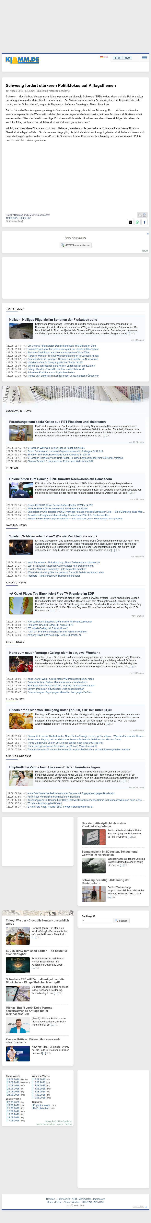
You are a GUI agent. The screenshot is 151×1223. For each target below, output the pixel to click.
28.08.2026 (13, 1082)
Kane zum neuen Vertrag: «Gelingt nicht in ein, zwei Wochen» (54, 652)
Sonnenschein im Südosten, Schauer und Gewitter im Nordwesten (63, 359)
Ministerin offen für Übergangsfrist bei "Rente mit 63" (55, 362)
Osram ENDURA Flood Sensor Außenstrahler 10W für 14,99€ (60, 505)
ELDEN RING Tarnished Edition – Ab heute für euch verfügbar (36, 952)
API (96, 1202)
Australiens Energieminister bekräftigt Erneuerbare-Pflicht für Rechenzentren (68, 515)
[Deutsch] (102, 57)
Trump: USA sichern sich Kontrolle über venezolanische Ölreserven (63, 375)
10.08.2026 (39, 1097)
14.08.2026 (39, 1085)
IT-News (12, 468)
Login (117, 57)
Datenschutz (63, 1198)
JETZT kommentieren (77, 245)
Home (50, 1202)
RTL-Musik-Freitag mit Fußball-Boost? (48, 628)
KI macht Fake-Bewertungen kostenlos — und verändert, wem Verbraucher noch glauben (75, 518)
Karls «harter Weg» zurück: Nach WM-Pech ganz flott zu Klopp (61, 678)
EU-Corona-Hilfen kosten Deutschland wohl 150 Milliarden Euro (62, 345)
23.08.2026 (13, 1102)
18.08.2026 (13, 1117)
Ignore (60, 1123)
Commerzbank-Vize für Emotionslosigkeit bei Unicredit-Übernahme (63, 349)
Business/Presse (19, 756)
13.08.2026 (39, 1088)
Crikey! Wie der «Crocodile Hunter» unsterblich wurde (56, 369)
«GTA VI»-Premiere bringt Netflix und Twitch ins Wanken (57, 631)
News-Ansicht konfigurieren (58, 1121)
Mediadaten (85, 1198)
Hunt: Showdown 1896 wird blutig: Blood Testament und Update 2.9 (64, 562)
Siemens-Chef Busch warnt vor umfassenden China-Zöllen (59, 352)
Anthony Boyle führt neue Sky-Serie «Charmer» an (55, 634)
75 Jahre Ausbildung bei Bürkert (45, 803)
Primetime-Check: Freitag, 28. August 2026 (50, 624)
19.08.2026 (13, 1114)
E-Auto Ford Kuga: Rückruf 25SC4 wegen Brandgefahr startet (60, 806)
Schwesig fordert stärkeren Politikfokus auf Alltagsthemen (61, 85)
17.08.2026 (13, 1120)
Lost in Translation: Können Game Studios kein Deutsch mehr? (61, 565)
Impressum (99, 1198)
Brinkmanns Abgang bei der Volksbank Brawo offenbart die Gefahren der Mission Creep (74, 739)
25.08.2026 (13, 1091)
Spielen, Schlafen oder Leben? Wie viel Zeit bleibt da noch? (53, 536)
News (67, 1202)
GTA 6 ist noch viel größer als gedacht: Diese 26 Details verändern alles (66, 572)
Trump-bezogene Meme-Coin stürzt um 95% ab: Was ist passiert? (62, 746)
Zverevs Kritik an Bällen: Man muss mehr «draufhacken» (58, 682)
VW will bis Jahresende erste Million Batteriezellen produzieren (61, 365)
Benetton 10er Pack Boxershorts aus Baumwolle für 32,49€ (59, 454)
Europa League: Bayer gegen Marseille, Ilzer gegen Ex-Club (60, 692)
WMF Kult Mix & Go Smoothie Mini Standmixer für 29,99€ (58, 508)
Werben (76, 1202)
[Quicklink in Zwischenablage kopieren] (140, 215)
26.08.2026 (13, 1088)
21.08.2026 (13, 1108)
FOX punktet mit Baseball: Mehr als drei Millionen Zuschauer (60, 621)
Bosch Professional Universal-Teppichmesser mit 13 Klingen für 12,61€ (65, 451)
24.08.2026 (13, 1094)
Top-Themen (15, 308)
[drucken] (144, 215)
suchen (123, 920)
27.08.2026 (13, 1085)
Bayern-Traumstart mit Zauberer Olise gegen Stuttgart (56, 688)
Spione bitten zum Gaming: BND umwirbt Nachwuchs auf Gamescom (60, 479)
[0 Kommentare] (14, 221)
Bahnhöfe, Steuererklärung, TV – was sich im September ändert (61, 685)
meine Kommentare (46, 1123)
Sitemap (50, 1198)
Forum (58, 1202)
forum (145, 250)
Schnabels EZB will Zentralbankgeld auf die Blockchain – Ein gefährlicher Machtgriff (35, 980)
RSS (101, 1202)
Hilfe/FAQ (87, 1202)
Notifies (68, 1123)
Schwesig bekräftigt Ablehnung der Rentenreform (105, 881)
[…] (128, 333)
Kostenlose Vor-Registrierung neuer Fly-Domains (54, 796)
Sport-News (15, 641)
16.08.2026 (39, 1079)
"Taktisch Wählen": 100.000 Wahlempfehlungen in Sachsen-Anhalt (63, 355)
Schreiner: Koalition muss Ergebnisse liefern (51, 372)
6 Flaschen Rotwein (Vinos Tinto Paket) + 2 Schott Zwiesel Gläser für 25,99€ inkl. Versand (75, 457)
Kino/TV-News (16, 582)
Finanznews (15, 699)
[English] (106, 57)
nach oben (138, 1206)
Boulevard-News (19, 410)
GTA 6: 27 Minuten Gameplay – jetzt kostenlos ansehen (57, 569)
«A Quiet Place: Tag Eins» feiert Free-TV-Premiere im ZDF (51, 593)
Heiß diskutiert (41, 1108)
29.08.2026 (13, 1079)
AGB (74, 1198)
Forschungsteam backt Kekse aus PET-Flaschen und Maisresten (57, 421)
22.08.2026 (13, 1105)
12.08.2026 (39, 1091)
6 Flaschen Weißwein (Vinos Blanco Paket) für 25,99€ (56, 447)
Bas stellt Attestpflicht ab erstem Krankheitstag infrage (104, 824)
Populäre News (41, 1105)
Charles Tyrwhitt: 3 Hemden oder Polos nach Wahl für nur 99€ (60, 461)
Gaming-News (16, 525)
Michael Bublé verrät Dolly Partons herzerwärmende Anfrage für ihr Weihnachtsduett (29, 1011)
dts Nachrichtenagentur (57, 90)
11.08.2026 (39, 1094)
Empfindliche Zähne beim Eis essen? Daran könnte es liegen (54, 767)
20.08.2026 (13, 1111)
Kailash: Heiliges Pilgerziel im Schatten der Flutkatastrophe (53, 319)
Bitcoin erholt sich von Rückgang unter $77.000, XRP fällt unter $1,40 (60, 710)
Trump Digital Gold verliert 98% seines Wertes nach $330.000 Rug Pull (65, 742)
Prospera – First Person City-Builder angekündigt (54, 575)
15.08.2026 (39, 1082)
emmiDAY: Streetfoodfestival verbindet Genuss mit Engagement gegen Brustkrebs (71, 793)
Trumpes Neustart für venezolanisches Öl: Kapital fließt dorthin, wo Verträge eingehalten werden (79, 749)
